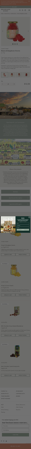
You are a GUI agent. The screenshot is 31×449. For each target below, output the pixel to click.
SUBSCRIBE (22, 229)
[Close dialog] (29, 217)
